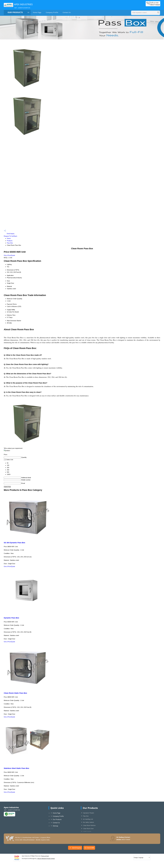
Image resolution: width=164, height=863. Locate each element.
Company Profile (52, 12)
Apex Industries (23, 6)
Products (9, 240)
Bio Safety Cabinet (88, 822)
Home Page (37, 12)
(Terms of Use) (45, 856)
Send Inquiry (10, 233)
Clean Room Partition (89, 825)
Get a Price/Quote (9, 255)
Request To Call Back (10, 236)
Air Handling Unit (88, 819)
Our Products (15, 12)
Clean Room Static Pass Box (15, 693)
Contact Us (67, 12)
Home (9, 238)
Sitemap (55, 826)
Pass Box (10, 243)
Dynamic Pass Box (11, 618)
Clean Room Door (88, 828)
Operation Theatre (88, 813)
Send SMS (90, 848)
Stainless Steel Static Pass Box (16, 768)
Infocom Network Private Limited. (46, 858)
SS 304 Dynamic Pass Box (14, 543)
